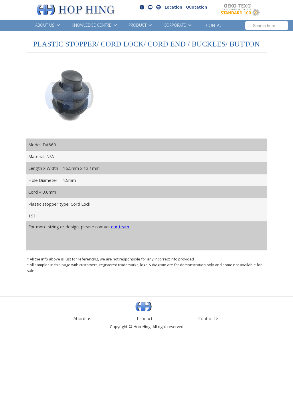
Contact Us (208, 318)
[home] (61, 10)
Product (145, 318)
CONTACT (215, 25)
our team (120, 226)
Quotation (196, 7)
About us (82, 318)
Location (173, 7)
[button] (47, 25)
